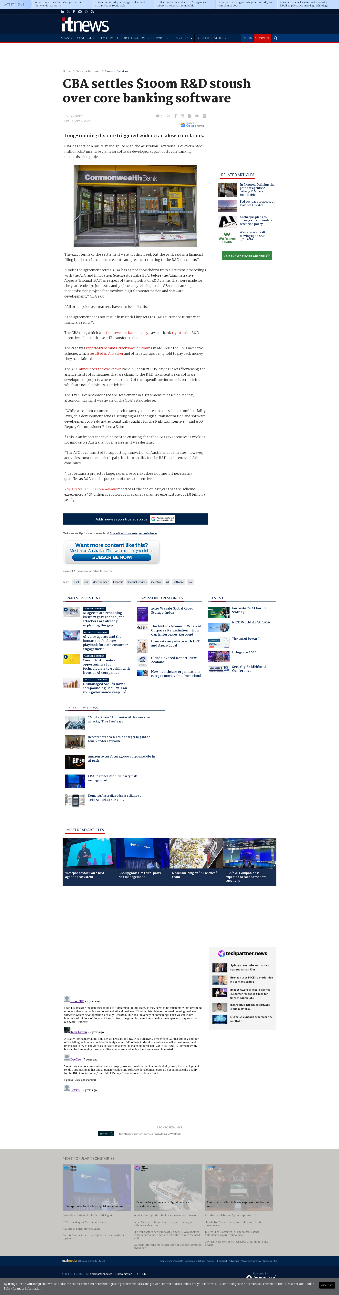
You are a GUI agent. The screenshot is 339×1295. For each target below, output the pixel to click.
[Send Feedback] (189, 116)
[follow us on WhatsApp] (86, 11)
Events (218, 598)
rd (167, 581)
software (178, 581)
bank (77, 581)
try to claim (181, 333)
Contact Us (166, 1260)
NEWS (65, 38)
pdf (78, 260)
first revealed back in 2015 (127, 333)
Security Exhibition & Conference (249, 669)
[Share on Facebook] (176, 116)
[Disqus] (133, 941)
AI (118, 38)
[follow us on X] (68, 11)
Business (94, 71)
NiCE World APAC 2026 (251, 623)
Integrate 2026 (244, 653)
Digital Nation (124, 1273)
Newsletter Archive (251, 1260)
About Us (178, 1260)
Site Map (267, 1260)
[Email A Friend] (197, 116)
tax (190, 581)
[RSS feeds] (92, 11)
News (79, 71)
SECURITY (106, 38)
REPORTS (159, 38)
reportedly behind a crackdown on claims (119, 348)
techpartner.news (101, 1273)
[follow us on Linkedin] (63, 11)
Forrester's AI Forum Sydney (249, 611)
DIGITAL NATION (134, 38)
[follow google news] (80, 11)
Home (67, 71)
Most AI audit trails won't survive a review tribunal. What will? (149, 1133)
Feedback (222, 1260)
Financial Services (116, 71)
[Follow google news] (191, 125)
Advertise (234, 1260)
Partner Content (84, 598)
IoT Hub (141, 1273)
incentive (156, 581)
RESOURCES (180, 38)
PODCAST (203, 38)
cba (86, 581)
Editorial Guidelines (195, 1260)
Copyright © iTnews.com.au (77, 570)
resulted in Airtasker (106, 353)
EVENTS (218, 38)
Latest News (13, 4)
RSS (275, 1260)
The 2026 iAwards (246, 639)
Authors (211, 1260)
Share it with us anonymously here (133, 533)
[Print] (203, 116)
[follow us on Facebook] (73, 11)
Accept (327, 1285)
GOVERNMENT (86, 38)
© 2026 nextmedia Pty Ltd (91, 1260)
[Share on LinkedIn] (183, 116)
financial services (137, 581)
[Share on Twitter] (169, 116)
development (100, 581)
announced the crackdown (100, 369)
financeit (118, 581)
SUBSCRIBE (262, 38)
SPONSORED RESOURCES (162, 598)
